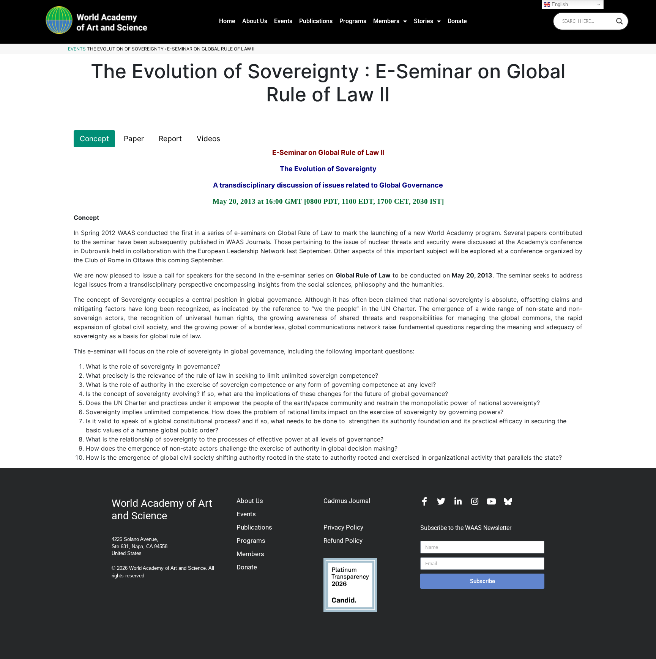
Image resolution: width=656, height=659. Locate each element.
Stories (423, 21)
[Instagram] (474, 501)
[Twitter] (441, 501)
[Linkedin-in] (458, 501)
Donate (457, 21)
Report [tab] (170, 138)
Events (283, 21)
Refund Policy (343, 540)
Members (386, 21)
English (559, 4)
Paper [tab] (134, 138)
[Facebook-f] (424, 501)
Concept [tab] (94, 138)
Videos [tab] (208, 138)
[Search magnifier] (619, 21)
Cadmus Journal (346, 500)
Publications (316, 21)
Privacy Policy (343, 527)
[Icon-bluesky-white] (508, 501)
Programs (352, 21)
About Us (254, 21)
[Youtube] (491, 501)
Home (227, 21)
